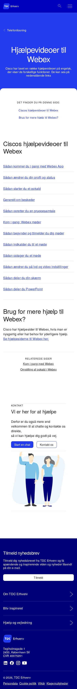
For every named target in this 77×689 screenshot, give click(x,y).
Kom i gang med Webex (38, 364)
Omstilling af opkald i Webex (38, 369)
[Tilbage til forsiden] (15, 6)
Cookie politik (27, 683)
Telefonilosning (16, 30)
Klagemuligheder (57, 683)
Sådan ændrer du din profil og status (29, 177)
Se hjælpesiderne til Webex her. (26, 338)
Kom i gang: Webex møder (22, 222)
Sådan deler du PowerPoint (23, 289)
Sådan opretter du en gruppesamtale (29, 211)
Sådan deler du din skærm (22, 278)
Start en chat (22, 445)
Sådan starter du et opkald (22, 188)
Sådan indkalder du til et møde (25, 244)
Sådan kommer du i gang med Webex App (33, 166)
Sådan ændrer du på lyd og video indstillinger (35, 266)
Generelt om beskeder (19, 199)
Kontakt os (47, 445)
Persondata (10, 683)
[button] (38, 110)
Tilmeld (38, 578)
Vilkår (41, 683)
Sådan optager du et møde (22, 255)
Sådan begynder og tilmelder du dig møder (33, 233)
